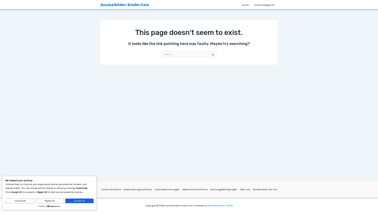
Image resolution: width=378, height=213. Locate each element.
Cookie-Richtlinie (111, 189)
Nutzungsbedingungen (223, 189)
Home (245, 4)
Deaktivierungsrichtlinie (138, 189)
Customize (20, 200)
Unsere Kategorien (264, 4)
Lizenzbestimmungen (167, 189)
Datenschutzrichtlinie (195, 189)
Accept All (79, 200)
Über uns (245, 189)
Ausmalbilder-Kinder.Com (124, 5)
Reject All (50, 200)
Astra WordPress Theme (220, 205)
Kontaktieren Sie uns (265, 189)
